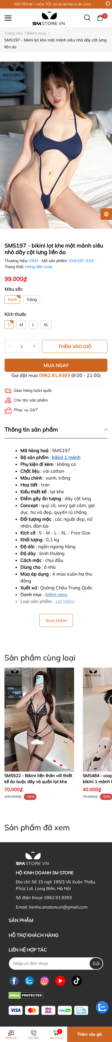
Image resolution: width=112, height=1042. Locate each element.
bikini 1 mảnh (66, 457)
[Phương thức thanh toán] (48, 1010)
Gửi (96, 963)
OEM (34, 260)
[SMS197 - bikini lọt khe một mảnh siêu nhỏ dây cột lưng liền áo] (56, 145)
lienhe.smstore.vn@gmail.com (58, 907)
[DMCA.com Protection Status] (26, 995)
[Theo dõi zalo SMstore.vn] (29, 981)
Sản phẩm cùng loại (39, 657)
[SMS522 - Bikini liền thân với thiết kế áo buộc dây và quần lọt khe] (39, 720)
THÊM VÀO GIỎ (74, 346)
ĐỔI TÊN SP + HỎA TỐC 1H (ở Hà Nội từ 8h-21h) (52, 4)
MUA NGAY (56, 365)
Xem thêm (56, 620)
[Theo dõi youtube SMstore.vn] (60, 981)
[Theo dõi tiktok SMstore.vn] (77, 981)
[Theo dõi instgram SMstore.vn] (44, 981)
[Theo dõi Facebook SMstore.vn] (14, 981)
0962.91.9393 (54, 375)
